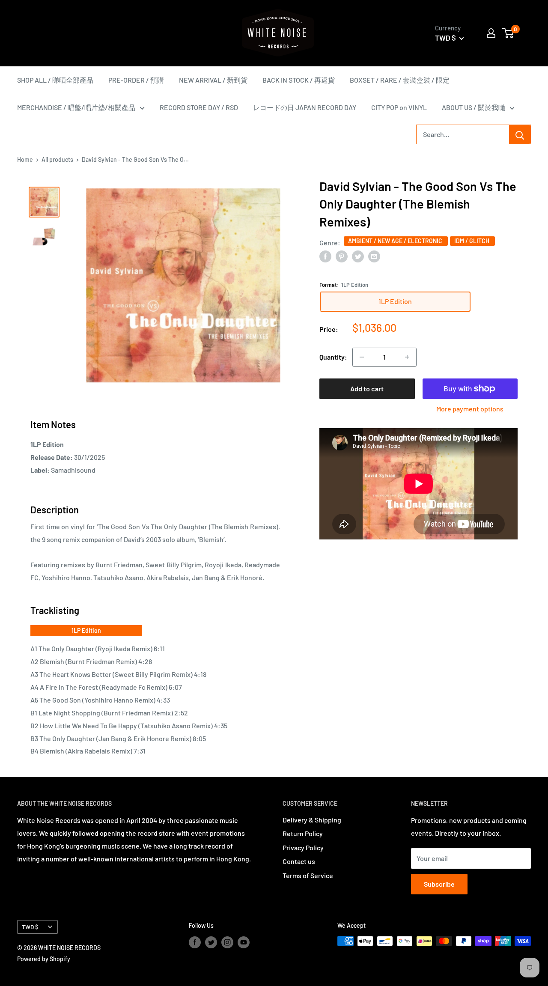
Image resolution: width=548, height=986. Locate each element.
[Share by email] (374, 255)
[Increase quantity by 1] (407, 357)
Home (25, 159)
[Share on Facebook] (325, 255)
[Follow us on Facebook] (195, 942)
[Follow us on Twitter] (211, 942)
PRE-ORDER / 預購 (136, 80)
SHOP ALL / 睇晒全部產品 (55, 80)
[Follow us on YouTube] (244, 942)
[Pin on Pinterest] (342, 255)
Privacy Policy (303, 847)
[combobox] (463, 134)
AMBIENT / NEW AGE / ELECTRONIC (396, 240)
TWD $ (30, 926)
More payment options (469, 409)
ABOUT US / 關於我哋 (473, 107)
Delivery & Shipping (312, 820)
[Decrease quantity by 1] (362, 357)
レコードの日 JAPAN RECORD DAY (304, 107)
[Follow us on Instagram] (227, 942)
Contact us (299, 861)
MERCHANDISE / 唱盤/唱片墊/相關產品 (76, 107)
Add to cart (367, 388)
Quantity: (333, 357)
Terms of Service (308, 875)
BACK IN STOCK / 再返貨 (298, 80)
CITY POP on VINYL (399, 107)
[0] (508, 33)
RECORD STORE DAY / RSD (199, 107)
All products (57, 159)
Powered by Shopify (43, 958)
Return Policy (303, 833)
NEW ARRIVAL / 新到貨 (213, 80)
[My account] (491, 33)
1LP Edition (86, 630)
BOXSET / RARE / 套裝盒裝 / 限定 (400, 80)
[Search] (519, 134)
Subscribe (439, 884)
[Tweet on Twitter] (358, 255)
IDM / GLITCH (472, 240)
